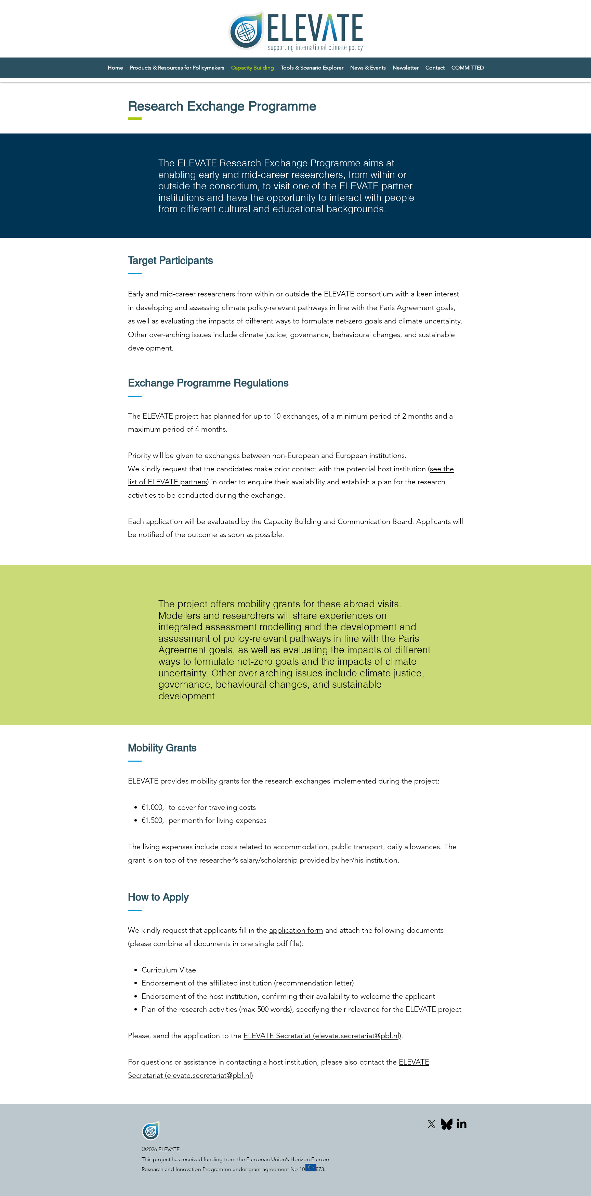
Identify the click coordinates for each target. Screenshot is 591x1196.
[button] (467, 68)
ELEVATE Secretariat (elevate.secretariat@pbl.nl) (322, 1035)
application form (296, 930)
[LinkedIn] (462, 1124)
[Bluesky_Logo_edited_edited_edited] (446, 1124)
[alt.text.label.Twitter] (431, 1124)
